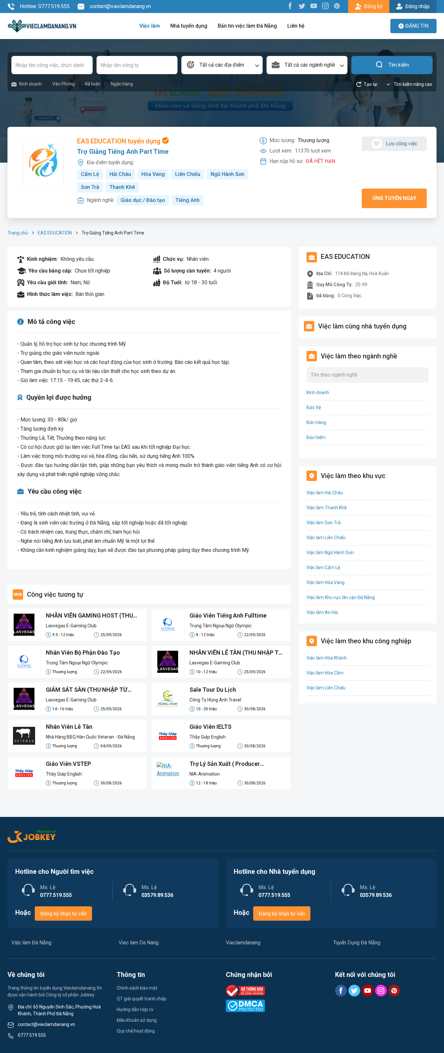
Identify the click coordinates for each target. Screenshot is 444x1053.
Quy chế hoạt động (136, 1030)
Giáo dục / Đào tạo (143, 200)
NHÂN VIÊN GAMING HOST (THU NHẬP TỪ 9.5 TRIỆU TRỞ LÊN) (89, 616)
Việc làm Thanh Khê (327, 507)
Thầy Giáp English (207, 737)
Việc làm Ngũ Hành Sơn (330, 552)
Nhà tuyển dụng (188, 26)
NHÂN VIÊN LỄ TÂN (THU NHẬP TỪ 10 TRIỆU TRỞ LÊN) (236, 653)
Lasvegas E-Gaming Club (71, 625)
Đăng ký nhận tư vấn (63, 914)
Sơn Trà (90, 187)
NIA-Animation (204, 774)
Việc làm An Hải (322, 612)
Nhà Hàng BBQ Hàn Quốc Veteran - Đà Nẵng (90, 737)
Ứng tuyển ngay (394, 198)
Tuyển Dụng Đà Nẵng (356, 943)
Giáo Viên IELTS (210, 726)
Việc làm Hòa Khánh (327, 657)
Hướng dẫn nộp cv (135, 1009)
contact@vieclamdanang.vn (120, 6)
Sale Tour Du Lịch (212, 689)
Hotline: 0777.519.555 (45, 6)
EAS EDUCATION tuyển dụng (119, 141)
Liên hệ (296, 26)
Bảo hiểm (316, 437)
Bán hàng (316, 422)
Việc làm (149, 26)
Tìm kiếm (398, 65)
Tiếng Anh (188, 200)
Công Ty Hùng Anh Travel (215, 699)
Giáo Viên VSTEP (68, 763)
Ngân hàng (122, 84)
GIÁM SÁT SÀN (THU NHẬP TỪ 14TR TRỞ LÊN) (86, 690)
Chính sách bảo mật (137, 988)
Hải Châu (120, 174)
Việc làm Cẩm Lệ (323, 567)
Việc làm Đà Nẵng (31, 943)
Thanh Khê (122, 187)
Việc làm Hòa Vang (326, 582)
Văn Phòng (63, 84)
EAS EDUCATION (55, 232)
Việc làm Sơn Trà (324, 522)
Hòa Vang (153, 174)
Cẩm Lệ (90, 174)
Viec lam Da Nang (139, 943)
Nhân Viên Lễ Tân (69, 726)
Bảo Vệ (314, 407)
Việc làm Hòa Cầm (325, 672)
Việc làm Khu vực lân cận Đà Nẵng (341, 597)
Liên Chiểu (187, 174)
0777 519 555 (32, 1035)
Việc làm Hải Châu (325, 492)
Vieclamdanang (243, 943)
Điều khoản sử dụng (137, 1020)
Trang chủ (17, 232)
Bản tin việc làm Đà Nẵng (247, 26)
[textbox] (222, 65)
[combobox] (222, 65)
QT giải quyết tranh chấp (141, 998)
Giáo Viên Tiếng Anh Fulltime (228, 615)
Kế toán (92, 84)
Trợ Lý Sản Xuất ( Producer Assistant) (224, 764)
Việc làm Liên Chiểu (326, 537)
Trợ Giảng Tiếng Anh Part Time (122, 151)
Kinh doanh (30, 84)
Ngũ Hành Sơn (227, 174)
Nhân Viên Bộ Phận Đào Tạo (83, 652)
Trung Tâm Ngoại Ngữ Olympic (220, 625)
